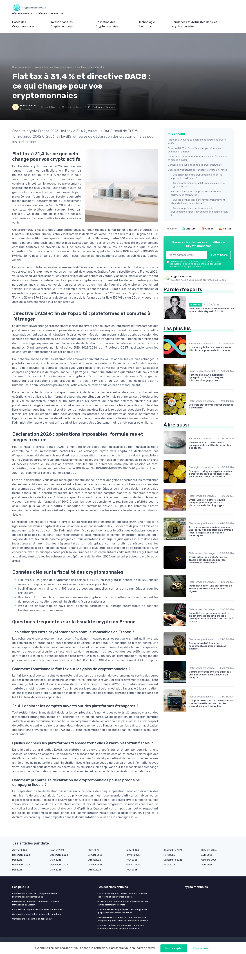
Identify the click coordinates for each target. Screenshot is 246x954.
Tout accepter (173, 948)
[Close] (188, 467)
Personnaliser (201, 948)
